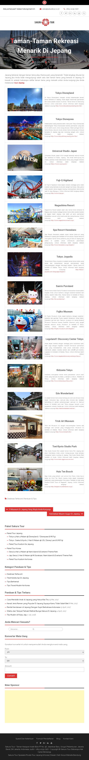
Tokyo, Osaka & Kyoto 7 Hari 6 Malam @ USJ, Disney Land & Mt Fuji (36, 540)
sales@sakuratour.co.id (50, 9)
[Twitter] (66, 13)
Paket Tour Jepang (14, 533)
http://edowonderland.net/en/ (65, 408)
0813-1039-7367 (72, 9)
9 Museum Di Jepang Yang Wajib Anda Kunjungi (30, 509)
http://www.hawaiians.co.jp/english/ (62, 245)
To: (6, 657)
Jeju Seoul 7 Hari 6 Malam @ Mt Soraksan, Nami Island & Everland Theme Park (40, 555)
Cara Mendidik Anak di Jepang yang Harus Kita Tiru (28, 600)
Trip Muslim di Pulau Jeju (17, 615)
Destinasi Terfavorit (15, 499)
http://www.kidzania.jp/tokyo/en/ (62, 381)
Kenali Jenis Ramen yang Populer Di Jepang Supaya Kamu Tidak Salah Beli (37, 603)
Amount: (8, 666)
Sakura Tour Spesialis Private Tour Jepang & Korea (28, 755)
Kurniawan (52, 62)
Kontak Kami (68, 739)
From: (7, 649)
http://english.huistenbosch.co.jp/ (62, 486)
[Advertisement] (44, 706)
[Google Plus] (70, 13)
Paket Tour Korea (14, 548)
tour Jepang (19, 83)
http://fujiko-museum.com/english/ (62, 329)
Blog (58, 739)
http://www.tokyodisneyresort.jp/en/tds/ (64, 136)
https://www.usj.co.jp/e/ (59, 164)
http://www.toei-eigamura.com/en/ (62, 459)
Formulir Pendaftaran (45, 739)
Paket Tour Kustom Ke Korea (20, 559)
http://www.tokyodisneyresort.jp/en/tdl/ (69, 106)
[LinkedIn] (75, 13)
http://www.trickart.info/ (63, 432)
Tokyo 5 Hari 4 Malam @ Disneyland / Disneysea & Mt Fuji (32, 537)
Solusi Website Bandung (71, 755)
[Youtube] (79, 13)
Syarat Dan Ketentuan (25, 739)
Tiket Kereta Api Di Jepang (18, 578)
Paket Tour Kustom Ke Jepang (21, 544)
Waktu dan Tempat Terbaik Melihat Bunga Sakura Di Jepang (31, 611)
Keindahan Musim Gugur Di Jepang (64, 514)
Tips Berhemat (13, 582)
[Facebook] (61, 13)
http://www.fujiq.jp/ (57, 193)
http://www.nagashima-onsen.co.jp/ (62, 220)
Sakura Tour (65, 749)
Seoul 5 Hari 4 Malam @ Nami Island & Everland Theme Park (33, 552)
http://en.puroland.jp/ (58, 299)
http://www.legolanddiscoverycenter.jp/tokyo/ (66, 356)
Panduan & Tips (30, 499)
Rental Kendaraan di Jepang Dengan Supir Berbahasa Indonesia (33, 607)
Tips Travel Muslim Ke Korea (18, 585)
